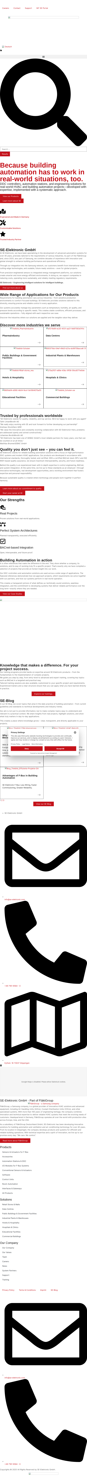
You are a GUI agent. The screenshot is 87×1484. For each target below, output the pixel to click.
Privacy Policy (8, 1290)
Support (28, 8)
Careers (5, 8)
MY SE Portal (42, 8)
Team (4, 1257)
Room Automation (10, 1184)
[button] (43, 57)
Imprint (43, 1290)
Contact (16, 8)
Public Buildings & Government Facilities (19, 1213)
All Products (7, 1193)
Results (5, 154)
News (4, 1266)
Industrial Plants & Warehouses (15, 1218)
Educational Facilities (11, 1232)
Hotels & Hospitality (10, 1223)
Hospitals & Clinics (10, 1227)
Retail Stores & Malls (11, 1204)
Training (5, 1280)
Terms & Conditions (27, 1290)
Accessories (7, 1156)
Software (6, 1175)
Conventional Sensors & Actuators (17, 1170)
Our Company (8, 1248)
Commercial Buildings (11, 1236)
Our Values (6, 1252)
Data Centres (8, 1209)
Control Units (8, 1179)
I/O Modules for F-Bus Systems (15, 1166)
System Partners (9, 1270)
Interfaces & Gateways (12, 1188)
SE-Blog (54, 1290)
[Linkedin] (1, 1065)
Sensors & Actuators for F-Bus (15, 1152)
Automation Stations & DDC (14, 1161)
